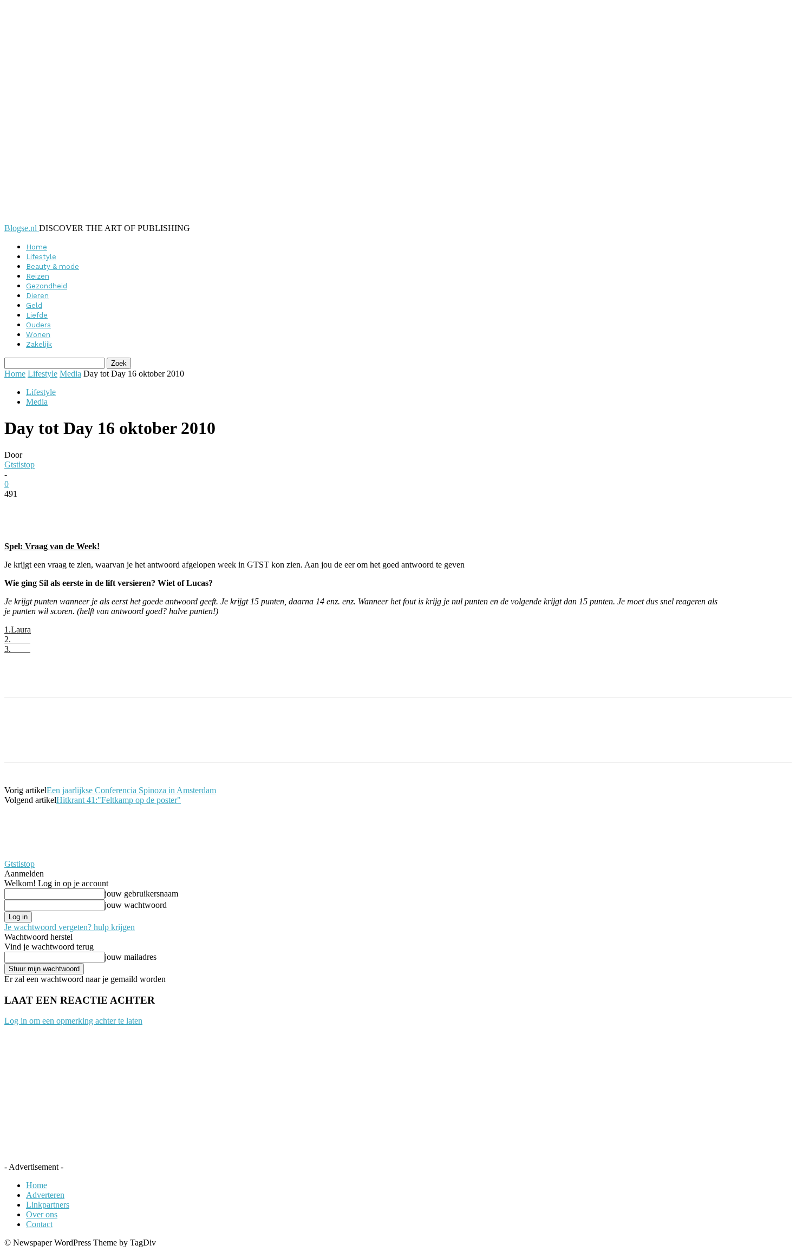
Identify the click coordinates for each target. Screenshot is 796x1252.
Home (36, 247)
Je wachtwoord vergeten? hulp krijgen (69, 927)
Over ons (41, 1214)
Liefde (37, 315)
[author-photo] (30, 854)
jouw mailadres (130, 956)
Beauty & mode (52, 266)
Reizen (37, 276)
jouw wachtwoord (136, 905)
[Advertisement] (131, 679)
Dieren (37, 296)
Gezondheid (46, 286)
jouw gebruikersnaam (141, 893)
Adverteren (45, 1195)
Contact (39, 1224)
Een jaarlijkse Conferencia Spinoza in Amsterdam (131, 790)
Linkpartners (47, 1204)
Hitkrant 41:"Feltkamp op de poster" (118, 800)
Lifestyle (41, 257)
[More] (268, 510)
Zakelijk (39, 344)
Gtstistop (19, 464)
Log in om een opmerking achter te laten (73, 1020)
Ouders (38, 325)
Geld (34, 305)
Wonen (38, 335)
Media (70, 373)
